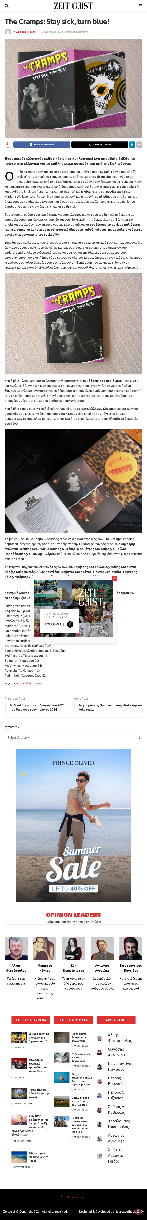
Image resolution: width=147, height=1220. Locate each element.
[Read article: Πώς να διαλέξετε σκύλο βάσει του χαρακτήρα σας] (61, 1077)
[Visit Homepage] (73, 6)
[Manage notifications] (138, 1212)
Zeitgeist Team (25, 31)
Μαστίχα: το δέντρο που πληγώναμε (79, 1037)
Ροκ (16, 683)
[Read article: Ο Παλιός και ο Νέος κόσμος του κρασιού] (61, 1101)
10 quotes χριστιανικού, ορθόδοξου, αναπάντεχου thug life (79, 1124)
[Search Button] (6, 5)
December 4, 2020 (22, 1141)
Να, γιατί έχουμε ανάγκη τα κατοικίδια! (130, 983)
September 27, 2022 (23, 1167)
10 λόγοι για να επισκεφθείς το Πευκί (38, 1157)
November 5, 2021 (22, 1104)
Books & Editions (78, 31)
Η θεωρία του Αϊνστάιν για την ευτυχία (39, 1093)
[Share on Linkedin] (132, 144)
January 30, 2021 (22, 1048)
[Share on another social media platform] (139, 144)
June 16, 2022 (20, 1077)
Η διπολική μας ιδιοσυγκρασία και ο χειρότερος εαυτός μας (44, 988)
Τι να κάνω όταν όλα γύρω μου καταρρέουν (73, 983)
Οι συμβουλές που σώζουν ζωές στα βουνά (102, 983)
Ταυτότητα (78, 1197)
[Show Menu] (140, 5)
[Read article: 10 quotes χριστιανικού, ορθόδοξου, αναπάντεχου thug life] (61, 1121)
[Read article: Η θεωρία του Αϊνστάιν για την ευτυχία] (19, 1093)
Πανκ (38, 683)
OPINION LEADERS (73, 915)
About (65, 1197)
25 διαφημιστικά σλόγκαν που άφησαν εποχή (39, 1037)
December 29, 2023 (52, 31)
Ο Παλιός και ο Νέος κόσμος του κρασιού (80, 1101)
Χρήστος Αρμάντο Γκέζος (115, 1155)
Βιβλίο (27, 683)
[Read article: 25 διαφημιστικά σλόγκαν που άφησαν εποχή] (19, 1037)
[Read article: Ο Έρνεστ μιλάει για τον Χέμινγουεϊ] (61, 1057)
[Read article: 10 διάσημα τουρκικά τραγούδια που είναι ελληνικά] (19, 1063)
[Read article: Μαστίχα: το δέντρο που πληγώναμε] (61, 1037)
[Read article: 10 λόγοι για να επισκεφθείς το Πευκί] (19, 1156)
